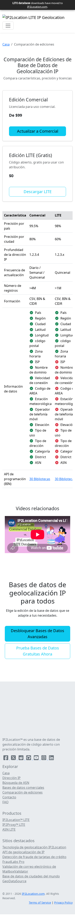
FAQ (5, 802)
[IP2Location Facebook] (6, 758)
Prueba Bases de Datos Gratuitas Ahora (37, 651)
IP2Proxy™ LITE (13, 824)
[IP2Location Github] (29, 758)
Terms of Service (40, 902)
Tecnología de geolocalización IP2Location (34, 847)
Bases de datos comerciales (23, 787)
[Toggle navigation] (8, 26)
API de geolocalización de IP (23, 852)
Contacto (9, 797)
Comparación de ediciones (22, 792)
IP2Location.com (37, 6)
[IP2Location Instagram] (44, 758)
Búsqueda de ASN (15, 782)
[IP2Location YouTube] (36, 758)
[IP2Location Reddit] (21, 758)
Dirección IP (11, 778)
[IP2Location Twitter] (14, 758)
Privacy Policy (63, 902)
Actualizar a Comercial (37, 131)
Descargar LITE (38, 191)
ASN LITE (9, 829)
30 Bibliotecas (39, 479)
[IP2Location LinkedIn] (51, 758)
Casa (6, 44)
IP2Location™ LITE (16, 820)
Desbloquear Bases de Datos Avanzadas (37, 633)
